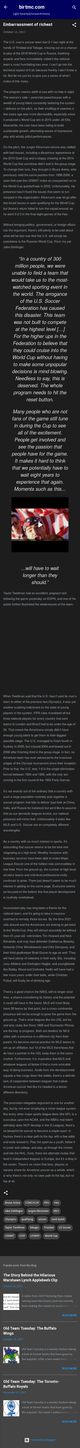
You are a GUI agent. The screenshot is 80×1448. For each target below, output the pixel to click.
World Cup (51, 1236)
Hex (56, 1202)
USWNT (35, 1236)
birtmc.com (32, 7)
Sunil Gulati (58, 1219)
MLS (56, 1211)
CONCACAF (32, 1202)
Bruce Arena (12, 1202)
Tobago (34, 1227)
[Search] (74, 8)
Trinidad (49, 1227)
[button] (74, 25)
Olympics (10, 1219)
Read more (69, 1315)
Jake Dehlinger (14, 1211)
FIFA (46, 1202)
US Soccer (65, 1227)
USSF (22, 1236)
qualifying (27, 1219)
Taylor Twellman (15, 1227)
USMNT (9, 1236)
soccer (42, 1219)
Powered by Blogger (42, 1440)
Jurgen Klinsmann (38, 1211)
